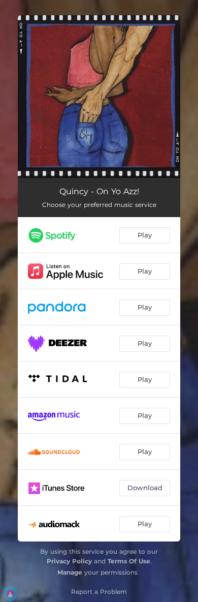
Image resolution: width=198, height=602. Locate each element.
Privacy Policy (69, 561)
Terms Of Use (129, 561)
